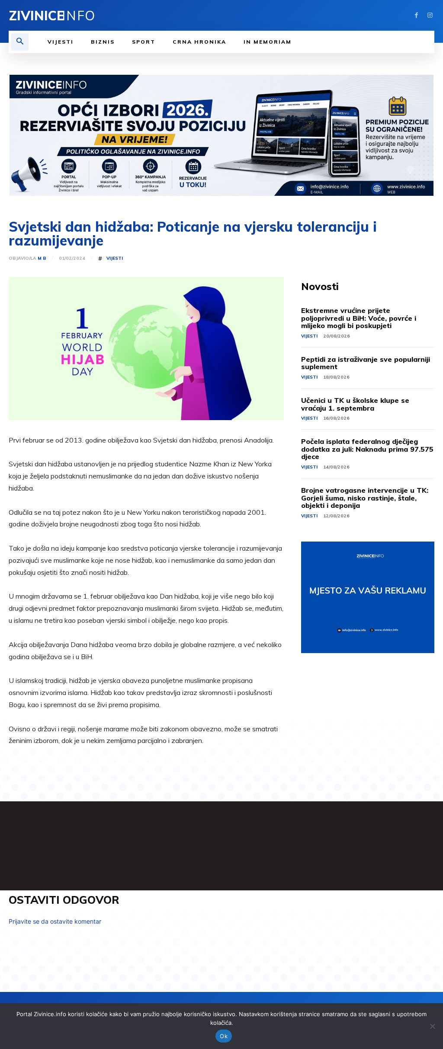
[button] (20, 42)
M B (42, 258)
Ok (224, 1036)
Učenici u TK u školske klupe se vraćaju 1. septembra (355, 404)
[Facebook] (416, 15)
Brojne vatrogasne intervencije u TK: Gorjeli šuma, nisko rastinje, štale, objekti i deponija (364, 498)
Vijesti (114, 258)
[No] (432, 1026)
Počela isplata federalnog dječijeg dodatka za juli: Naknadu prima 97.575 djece (367, 449)
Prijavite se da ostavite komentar (55, 921)
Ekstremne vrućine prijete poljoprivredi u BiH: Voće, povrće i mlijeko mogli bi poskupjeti (358, 318)
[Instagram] (429, 15)
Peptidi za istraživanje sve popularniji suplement (365, 363)
